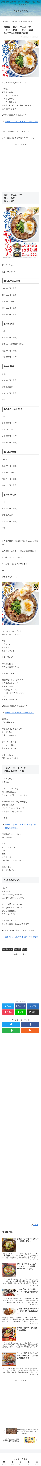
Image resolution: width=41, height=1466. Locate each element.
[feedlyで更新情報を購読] (11, 1030)
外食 (25, 949)
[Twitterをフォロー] (11, 1024)
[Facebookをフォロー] (30, 1024)
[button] (37, 691)
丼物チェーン (8, 949)
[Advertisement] (20, 166)
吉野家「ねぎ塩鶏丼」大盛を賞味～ (19, 713)
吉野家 (18, 949)
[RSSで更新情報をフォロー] (30, 1030)
